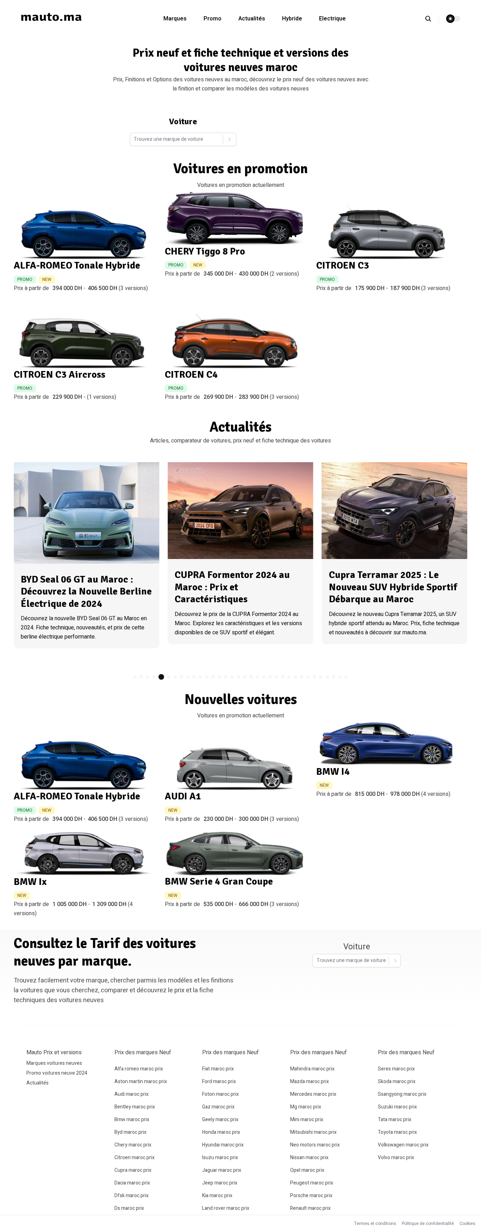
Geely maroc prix (220, 1119)
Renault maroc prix (310, 1208)
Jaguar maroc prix (221, 1170)
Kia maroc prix (217, 1195)
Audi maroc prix (131, 1094)
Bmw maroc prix (131, 1119)
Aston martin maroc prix (140, 1081)
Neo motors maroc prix (315, 1145)
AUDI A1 (183, 796)
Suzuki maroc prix (397, 1107)
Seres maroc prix (396, 1069)
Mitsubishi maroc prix (313, 1132)
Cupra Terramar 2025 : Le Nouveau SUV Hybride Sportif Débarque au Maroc (393, 587)
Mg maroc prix (305, 1107)
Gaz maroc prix (218, 1107)
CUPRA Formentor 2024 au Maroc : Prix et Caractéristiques (232, 587)
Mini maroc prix (306, 1119)
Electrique (332, 18)
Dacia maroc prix (132, 1183)
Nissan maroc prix (309, 1157)
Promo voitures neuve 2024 (56, 1073)
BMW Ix (30, 882)
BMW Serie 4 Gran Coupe (219, 881)
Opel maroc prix (307, 1170)
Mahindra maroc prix (312, 1069)
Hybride (292, 18)
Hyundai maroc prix (223, 1145)
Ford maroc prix (219, 1081)
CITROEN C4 (191, 375)
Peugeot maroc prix (311, 1183)
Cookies (467, 1223)
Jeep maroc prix (219, 1183)
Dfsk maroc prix (131, 1195)
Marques (175, 18)
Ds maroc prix (129, 1208)
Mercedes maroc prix (313, 1094)
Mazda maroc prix (309, 1081)
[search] (432, 18)
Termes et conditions (375, 1223)
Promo (212, 18)
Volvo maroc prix (396, 1157)
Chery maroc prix (132, 1145)
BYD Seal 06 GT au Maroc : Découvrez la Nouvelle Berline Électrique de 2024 (86, 591)
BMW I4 (333, 772)
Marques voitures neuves (54, 1063)
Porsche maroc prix (311, 1195)
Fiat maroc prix (218, 1069)
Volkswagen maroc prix (403, 1145)
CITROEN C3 (342, 265)
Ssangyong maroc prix (402, 1094)
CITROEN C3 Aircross (59, 375)
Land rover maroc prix (225, 1208)
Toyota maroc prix (397, 1132)
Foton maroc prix (220, 1094)
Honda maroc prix (221, 1132)
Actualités (251, 18)
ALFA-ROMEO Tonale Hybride (77, 265)
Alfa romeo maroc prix (138, 1069)
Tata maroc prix (394, 1119)
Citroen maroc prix (134, 1157)
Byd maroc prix (130, 1132)
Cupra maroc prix (132, 1170)
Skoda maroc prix (397, 1081)
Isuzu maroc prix (220, 1157)
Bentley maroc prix (134, 1107)
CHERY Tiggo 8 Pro (205, 251)
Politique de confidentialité (428, 1223)
